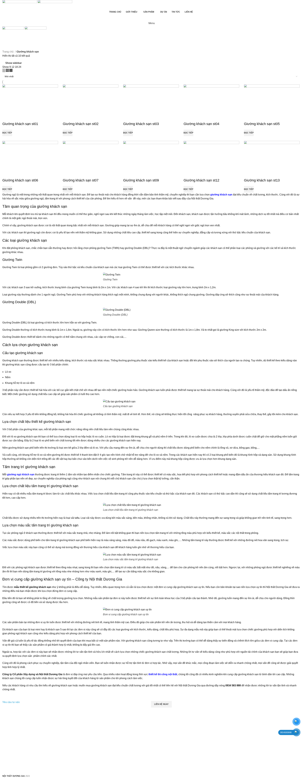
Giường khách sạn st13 (262, 180)
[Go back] (6, 36)
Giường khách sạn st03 (141, 124)
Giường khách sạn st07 (80, 180)
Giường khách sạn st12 (201, 180)
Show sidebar (13, 63)
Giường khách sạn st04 (201, 124)
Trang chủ (8, 51)
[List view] (4, 71)
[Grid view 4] (10, 71)
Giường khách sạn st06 (20, 180)
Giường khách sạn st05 (262, 124)
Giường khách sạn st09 (141, 180)
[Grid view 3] (7, 71)
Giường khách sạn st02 (80, 124)
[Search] (151, 17)
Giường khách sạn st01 (20, 124)
